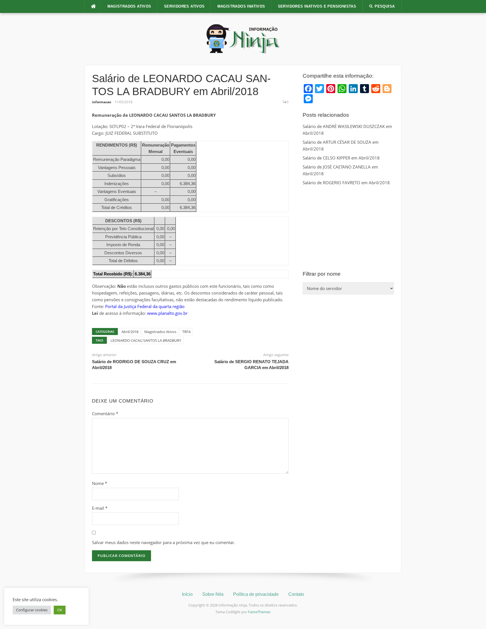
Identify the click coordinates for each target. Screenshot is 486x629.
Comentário (105, 413)
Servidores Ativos (184, 6)
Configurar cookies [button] (32, 609)
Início (187, 594)
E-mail (99, 508)
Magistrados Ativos (129, 6)
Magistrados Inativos (241, 6)
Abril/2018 (130, 331)
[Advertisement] (348, 228)
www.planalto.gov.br (167, 313)
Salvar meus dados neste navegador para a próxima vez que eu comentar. (163, 542)
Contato (296, 594)
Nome (99, 483)
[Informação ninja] (243, 38)
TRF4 (186, 331)
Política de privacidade (256, 594)
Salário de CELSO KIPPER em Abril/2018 (341, 158)
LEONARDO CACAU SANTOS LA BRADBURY (146, 340)
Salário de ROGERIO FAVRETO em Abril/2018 (346, 182)
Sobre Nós (213, 594)
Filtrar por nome (322, 274)
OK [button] (59, 609)
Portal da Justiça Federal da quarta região (144, 306)
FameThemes (259, 611)
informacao (101, 102)
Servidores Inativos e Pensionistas (317, 6)
